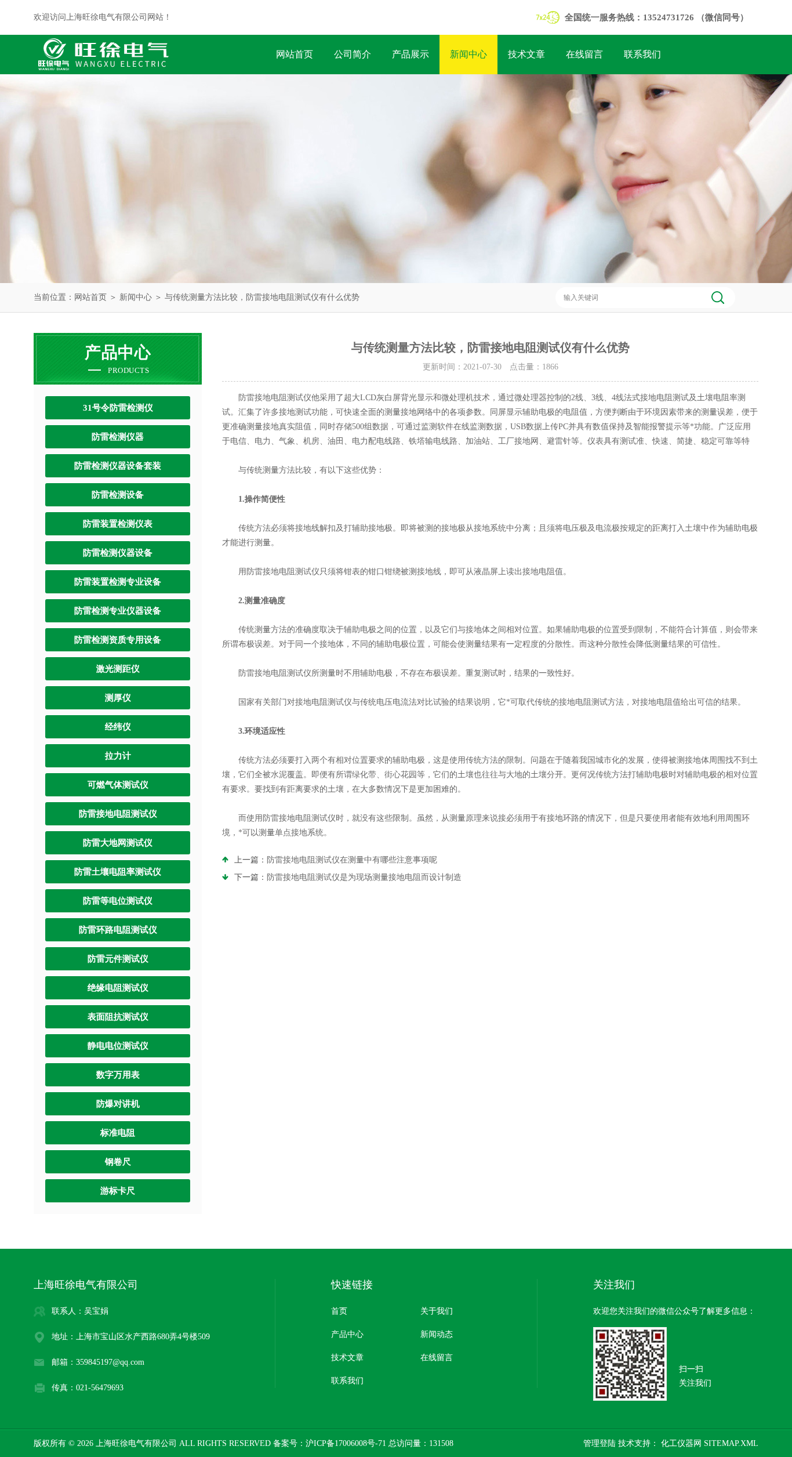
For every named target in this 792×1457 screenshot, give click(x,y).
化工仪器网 (680, 1443)
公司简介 (352, 54)
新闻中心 (468, 54)
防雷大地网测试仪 (117, 842)
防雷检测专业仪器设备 (117, 610)
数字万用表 (118, 1074)
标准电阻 (117, 1132)
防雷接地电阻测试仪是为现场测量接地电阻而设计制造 (364, 877)
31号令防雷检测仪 (118, 407)
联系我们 (642, 54)
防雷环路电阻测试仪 (118, 929)
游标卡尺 (117, 1190)
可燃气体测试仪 (118, 784)
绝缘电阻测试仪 (118, 987)
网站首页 (294, 54)
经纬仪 (118, 726)
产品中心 (347, 1334)
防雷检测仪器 (118, 436)
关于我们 (436, 1311)
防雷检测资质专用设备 (117, 639)
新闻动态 (436, 1334)
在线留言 (584, 54)
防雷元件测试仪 (118, 958)
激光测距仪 (118, 668)
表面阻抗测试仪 (118, 1016)
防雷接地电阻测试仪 (118, 813)
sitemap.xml (731, 1443)
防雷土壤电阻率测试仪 (117, 871)
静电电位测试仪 (118, 1045)
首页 (339, 1311)
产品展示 (410, 54)
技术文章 (526, 54)
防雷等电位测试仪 (117, 900)
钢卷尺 (118, 1161)
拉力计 (118, 755)
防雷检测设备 (118, 494)
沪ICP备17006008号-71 (346, 1443)
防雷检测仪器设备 (117, 552)
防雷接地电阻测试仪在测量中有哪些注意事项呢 (352, 860)
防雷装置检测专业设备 (117, 581)
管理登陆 (599, 1443)
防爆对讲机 (118, 1103)
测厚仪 (118, 697)
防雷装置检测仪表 (117, 523)
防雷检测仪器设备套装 (117, 465)
